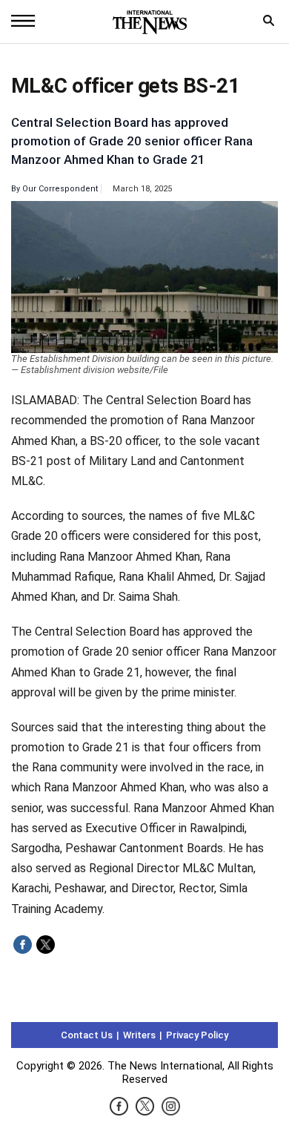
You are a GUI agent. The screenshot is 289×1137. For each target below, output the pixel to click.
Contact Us (87, 1035)
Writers (139, 1035)
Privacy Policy (197, 1035)
